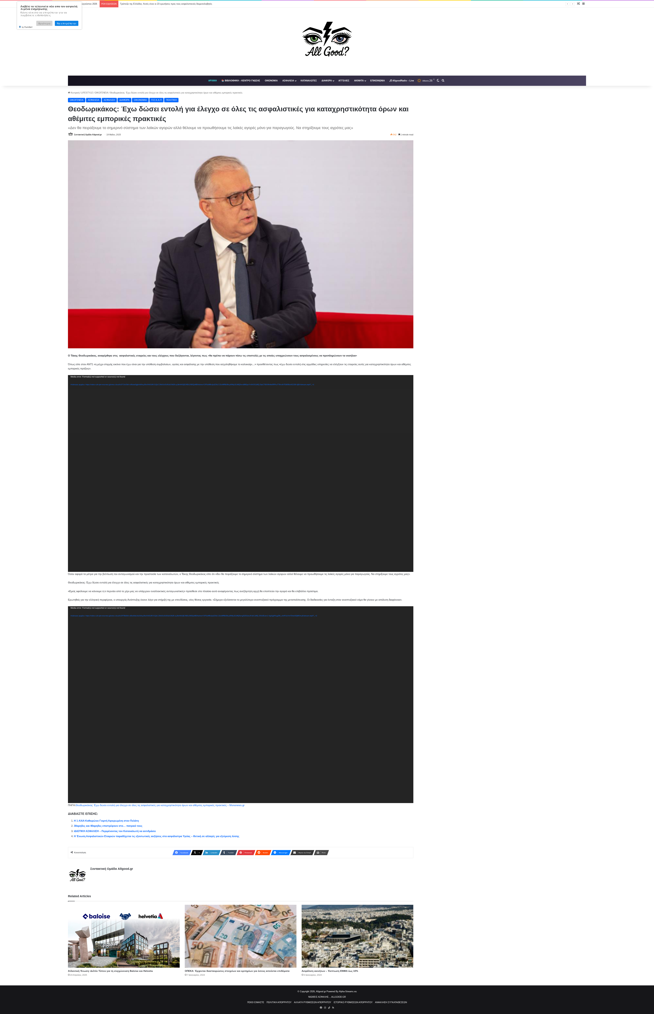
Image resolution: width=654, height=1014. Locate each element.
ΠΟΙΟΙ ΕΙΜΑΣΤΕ (255, 1002)
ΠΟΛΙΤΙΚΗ (171, 100)
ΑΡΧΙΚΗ (212, 80)
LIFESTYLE (87, 92)
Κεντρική (74, 92)
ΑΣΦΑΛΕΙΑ (288, 80)
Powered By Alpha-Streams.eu (341, 991)
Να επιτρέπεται (66, 23)
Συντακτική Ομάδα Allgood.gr (88, 134)
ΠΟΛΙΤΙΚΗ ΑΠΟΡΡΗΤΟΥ (279, 1002)
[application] (240, 473)
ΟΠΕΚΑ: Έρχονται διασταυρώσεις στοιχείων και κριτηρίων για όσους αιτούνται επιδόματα (237, 971)
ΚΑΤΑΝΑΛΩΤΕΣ (309, 80)
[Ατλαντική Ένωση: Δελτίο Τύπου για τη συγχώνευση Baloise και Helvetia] (124, 936)
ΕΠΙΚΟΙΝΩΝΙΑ (377, 80)
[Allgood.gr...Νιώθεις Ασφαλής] (327, 41)
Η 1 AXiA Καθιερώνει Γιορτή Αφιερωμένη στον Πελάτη (106, 820)
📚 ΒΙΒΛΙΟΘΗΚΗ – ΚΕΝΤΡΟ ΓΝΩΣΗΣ (240, 80)
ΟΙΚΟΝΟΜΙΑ (271, 80)
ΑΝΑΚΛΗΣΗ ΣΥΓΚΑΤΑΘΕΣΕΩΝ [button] (391, 1002)
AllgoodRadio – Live (403, 80)
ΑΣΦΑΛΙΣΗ (109, 100)
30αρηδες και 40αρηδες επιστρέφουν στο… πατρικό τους (108, 825)
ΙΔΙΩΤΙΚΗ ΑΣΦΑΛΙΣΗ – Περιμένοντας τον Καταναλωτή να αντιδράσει (115, 831)
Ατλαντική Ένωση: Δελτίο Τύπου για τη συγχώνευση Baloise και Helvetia (110, 971)
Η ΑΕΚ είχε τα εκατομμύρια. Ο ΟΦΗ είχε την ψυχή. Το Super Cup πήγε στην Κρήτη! (161, 4)
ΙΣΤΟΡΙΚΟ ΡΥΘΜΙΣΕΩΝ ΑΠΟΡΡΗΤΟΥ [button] (353, 1002)
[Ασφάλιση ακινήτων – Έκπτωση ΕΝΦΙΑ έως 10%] (357, 936)
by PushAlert (27, 27)
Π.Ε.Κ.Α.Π (156, 100)
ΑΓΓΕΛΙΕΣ (343, 80)
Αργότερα (44, 23)
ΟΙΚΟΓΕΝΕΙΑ (101, 92)
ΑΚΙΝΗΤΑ (359, 80)
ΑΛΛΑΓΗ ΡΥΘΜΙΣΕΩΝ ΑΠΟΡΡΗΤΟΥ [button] (312, 1002)
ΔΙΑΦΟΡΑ (327, 80)
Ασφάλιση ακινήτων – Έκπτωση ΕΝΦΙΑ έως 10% (330, 971)
